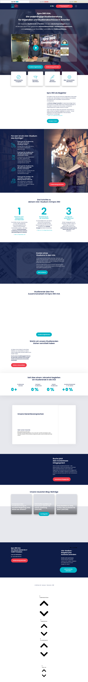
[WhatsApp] (50, 6)
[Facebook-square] (70, 547)
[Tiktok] (73, 547)
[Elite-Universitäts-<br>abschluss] (69, 77)
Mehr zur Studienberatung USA (55, 115)
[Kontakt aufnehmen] (76, 6)
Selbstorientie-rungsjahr (18, 80)
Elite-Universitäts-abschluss (69, 80)
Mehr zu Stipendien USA (19, 234)
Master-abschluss (52, 80)
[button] (35, 48)
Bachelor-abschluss (35, 80)
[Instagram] (51, 6)
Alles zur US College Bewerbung (44, 230)
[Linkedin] (74, 547)
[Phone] (53, 6)
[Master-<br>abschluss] (52, 77)
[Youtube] (76, 547)
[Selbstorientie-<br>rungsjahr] (19, 77)
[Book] (52, 6)
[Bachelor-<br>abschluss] (35, 77)
